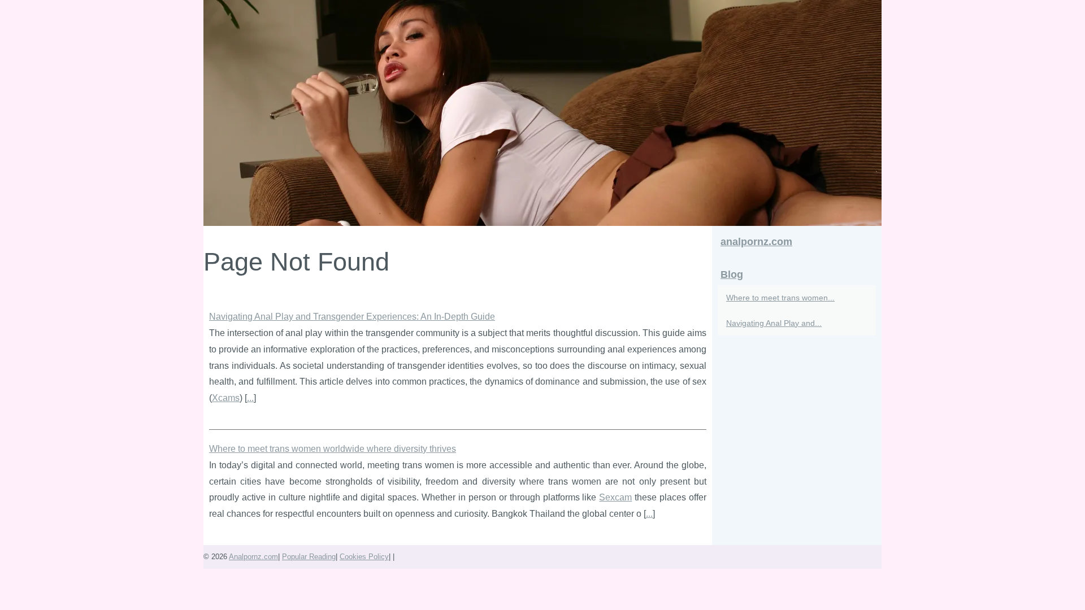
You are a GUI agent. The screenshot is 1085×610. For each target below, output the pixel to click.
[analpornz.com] (542, 113)
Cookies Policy (364, 556)
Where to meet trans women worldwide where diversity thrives (332, 449)
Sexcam (615, 497)
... (250, 398)
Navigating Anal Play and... (774, 323)
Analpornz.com (253, 556)
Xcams (226, 398)
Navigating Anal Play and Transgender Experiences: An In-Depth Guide (352, 316)
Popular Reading (309, 556)
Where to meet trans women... (780, 297)
